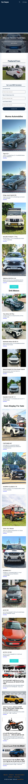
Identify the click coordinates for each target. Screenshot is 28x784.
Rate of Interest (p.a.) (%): (8, 95)
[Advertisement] (14, 19)
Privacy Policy (17, 777)
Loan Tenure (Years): (7, 101)
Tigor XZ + (6, 153)
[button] (19, 2)
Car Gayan (5, 2)
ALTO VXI (6, 610)
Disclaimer (10, 777)
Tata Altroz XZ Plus (8, 314)
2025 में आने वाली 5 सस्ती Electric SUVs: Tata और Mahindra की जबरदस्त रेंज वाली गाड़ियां (13, 682)
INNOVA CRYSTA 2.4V (9, 278)
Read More (5, 158)
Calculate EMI (14, 108)
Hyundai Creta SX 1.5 (9, 397)
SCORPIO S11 (7, 570)
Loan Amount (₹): (6, 88)
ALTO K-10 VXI (7, 652)
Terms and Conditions (19, 774)
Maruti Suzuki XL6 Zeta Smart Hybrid (14, 369)
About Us (6, 774)
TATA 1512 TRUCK (8, 528)
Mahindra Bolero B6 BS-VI (10, 341)
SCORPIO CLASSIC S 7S (10, 486)
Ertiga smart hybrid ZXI (9, 195)
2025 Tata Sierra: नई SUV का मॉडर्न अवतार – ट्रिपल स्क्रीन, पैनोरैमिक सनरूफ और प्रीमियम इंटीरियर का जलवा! (13, 708)
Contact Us (14, 47)
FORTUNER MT (7, 443)
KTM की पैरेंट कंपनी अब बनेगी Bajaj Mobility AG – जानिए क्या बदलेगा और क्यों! (13, 734)
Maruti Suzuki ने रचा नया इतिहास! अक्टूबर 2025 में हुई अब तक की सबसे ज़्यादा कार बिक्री (14, 760)
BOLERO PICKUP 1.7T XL (10, 237)
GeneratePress (20, 779)
